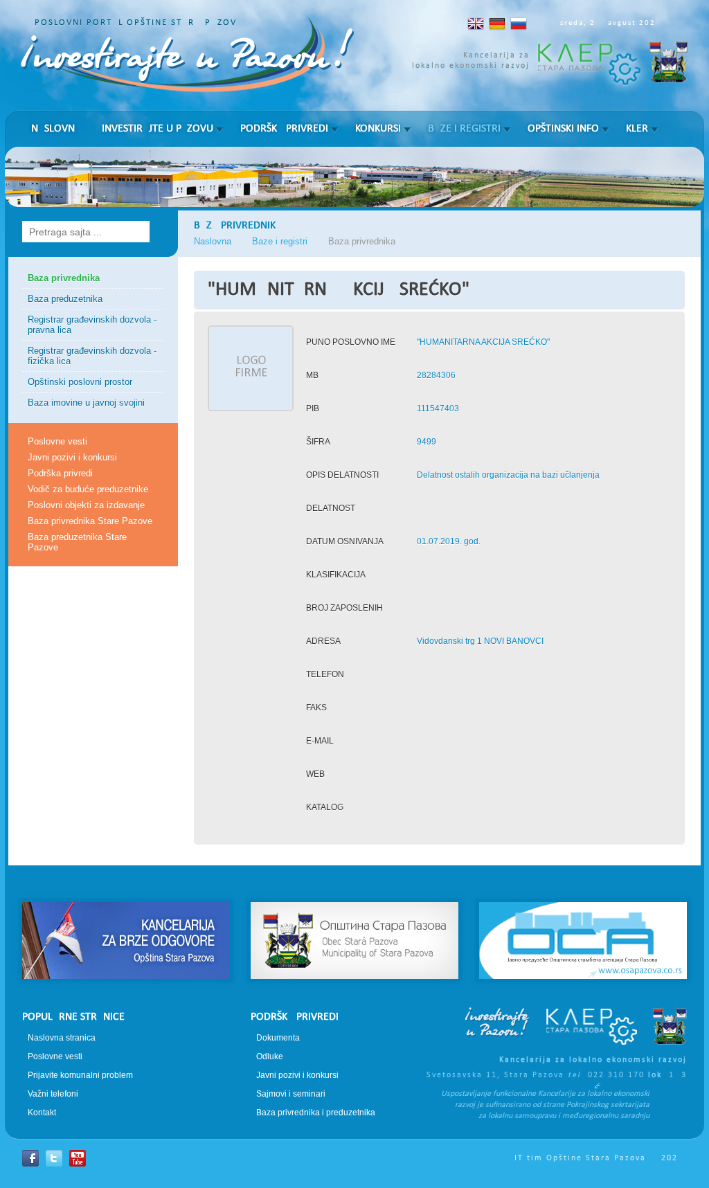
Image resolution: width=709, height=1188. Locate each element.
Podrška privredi (284, 128)
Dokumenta (278, 1038)
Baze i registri (464, 128)
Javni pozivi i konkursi (72, 457)
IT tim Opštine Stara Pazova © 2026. (601, 1158)
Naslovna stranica (62, 1038)
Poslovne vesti (57, 441)
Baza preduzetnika (65, 299)
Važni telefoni (53, 1094)
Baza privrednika (64, 278)
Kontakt (42, 1112)
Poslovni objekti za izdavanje (86, 505)
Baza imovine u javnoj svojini (86, 402)
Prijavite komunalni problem (80, 1075)
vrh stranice (354, 877)
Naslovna (56, 128)
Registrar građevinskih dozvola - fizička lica (92, 355)
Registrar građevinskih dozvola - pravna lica (92, 324)
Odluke (269, 1056)
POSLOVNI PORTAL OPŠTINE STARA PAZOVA (139, 22)
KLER (637, 128)
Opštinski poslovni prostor (80, 382)
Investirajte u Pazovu (157, 128)
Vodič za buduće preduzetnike (88, 489)
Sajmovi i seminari (290, 1094)
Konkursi (378, 128)
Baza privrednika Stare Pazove (90, 521)
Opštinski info (563, 128)
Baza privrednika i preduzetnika (315, 1112)
